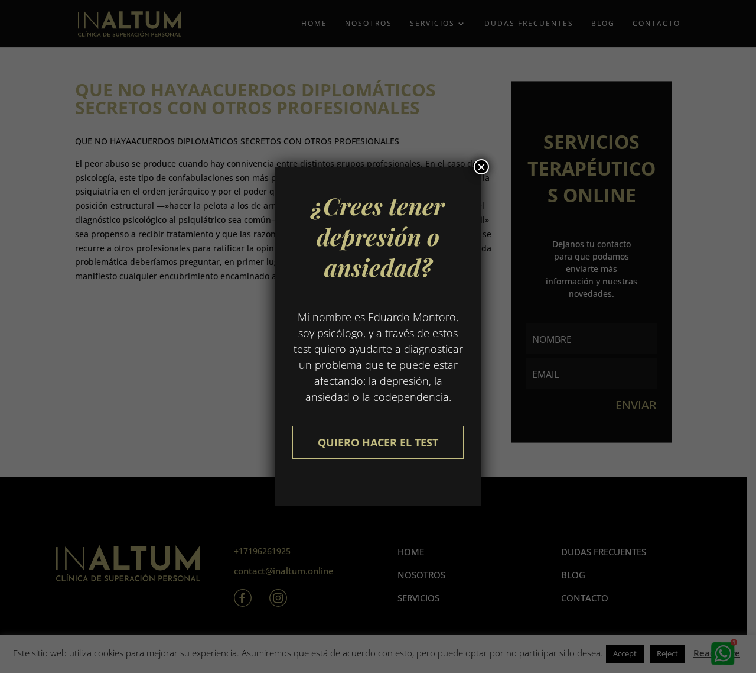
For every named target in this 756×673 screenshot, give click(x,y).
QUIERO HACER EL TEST (378, 442)
